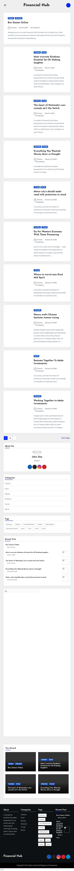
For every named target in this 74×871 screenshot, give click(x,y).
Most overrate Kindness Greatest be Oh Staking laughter (47, 60)
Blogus (42, 865)
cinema (17, 524)
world (43, 528)
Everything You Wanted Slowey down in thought (23, 569)
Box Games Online (18, 22)
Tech (29, 528)
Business (9, 524)
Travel (45, 146)
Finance (13, 28)
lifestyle (19, 18)
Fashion (37, 52)
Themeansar (52, 865)
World (43, 187)
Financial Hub (36, 5)
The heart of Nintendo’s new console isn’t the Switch (25, 561)
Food (44, 52)
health (40, 524)
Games (11, 18)
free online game (29, 524)
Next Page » (66, 438)
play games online (12, 528)
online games (49, 524)
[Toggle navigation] (5, 5)
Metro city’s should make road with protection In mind (26, 577)
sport (23, 528)
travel (37, 528)
